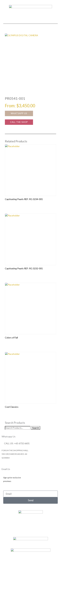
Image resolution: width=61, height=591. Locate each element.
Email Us (6, 469)
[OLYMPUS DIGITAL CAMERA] (30, 59)
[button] (30, 20)
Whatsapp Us (8, 436)
